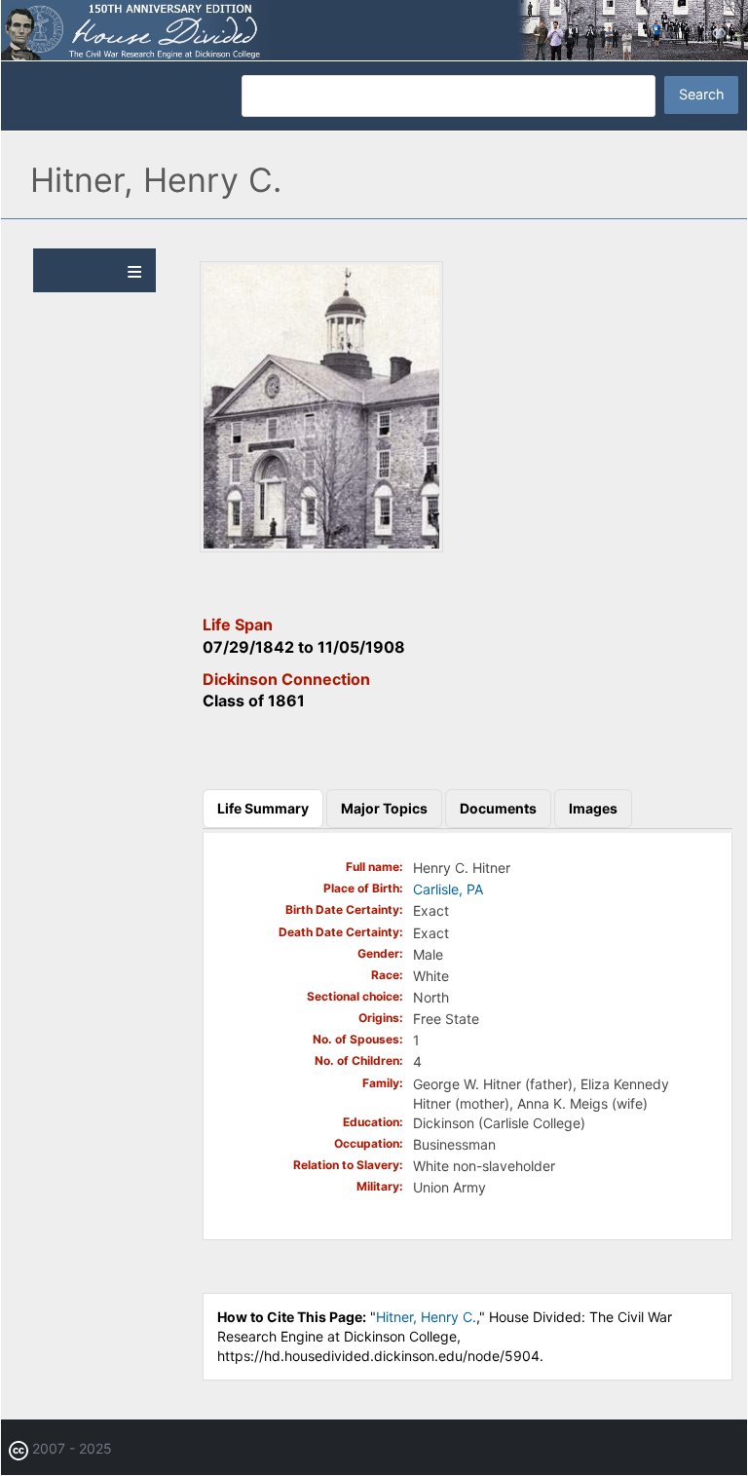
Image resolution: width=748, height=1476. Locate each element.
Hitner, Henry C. (426, 1316)
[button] (321, 547)
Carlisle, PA (448, 889)
